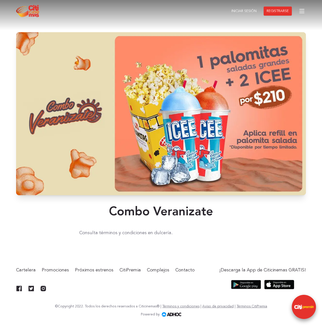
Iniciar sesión (244, 11)
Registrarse (278, 11)
